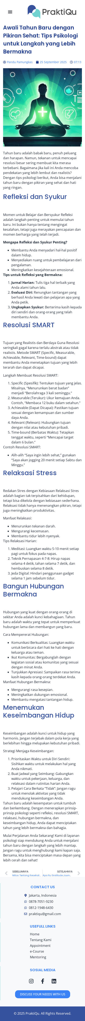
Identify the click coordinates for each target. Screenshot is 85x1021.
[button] (10, 12)
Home (34, 934)
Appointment (40, 945)
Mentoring (38, 957)
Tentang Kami (40, 940)
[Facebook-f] (43, 981)
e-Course (37, 951)
